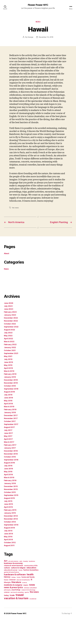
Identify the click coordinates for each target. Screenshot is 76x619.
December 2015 (11, 486)
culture (7, 568)
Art (5, 561)
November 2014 (11, 519)
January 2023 (10, 315)
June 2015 (8, 504)
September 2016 (11, 460)
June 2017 (8, 433)
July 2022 (8, 333)
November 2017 (11, 418)
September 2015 (11, 495)
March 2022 (9, 341)
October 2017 (10, 421)
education (31, 567)
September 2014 (11, 525)
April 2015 (8, 507)
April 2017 (8, 439)
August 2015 (9, 498)
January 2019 (10, 377)
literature (16, 582)
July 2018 (8, 395)
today (6, 595)
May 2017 (8, 436)
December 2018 (11, 380)
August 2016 (9, 463)
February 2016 (10, 480)
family (20, 570)
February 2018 (10, 409)
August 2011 (9, 545)
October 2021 (10, 350)
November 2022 (11, 321)
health (30, 574)
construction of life (31, 565)
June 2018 (8, 398)
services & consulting (17, 592)
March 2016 (9, 477)
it (31, 579)
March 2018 (9, 407)
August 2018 (9, 392)
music (25, 585)
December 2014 (11, 516)
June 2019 (8, 362)
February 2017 (10, 445)
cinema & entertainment (13, 565)
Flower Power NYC (38, 5)
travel (20, 595)
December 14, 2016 (46, 37)
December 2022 (11, 318)
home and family (28, 577)
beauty (25, 561)
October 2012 (10, 542)
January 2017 (10, 448)
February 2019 (10, 374)
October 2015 (10, 492)
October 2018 (10, 386)
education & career (11, 570)
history (7, 577)
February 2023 (10, 312)
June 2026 (8, 303)
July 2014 (8, 531)
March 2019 (9, 371)
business (32, 561)
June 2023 (8, 309)
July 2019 (8, 359)
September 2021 (11, 353)
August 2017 (9, 427)
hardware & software (15, 574)
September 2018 (11, 389)
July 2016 (8, 466)
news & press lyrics (13, 587)
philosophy (7, 590)
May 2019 (8, 365)
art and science (13, 561)
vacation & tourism (16, 598)
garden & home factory (11, 572)
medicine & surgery (13, 585)
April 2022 (8, 339)
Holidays (13, 577)
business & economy (13, 563)
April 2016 (8, 474)
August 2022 (9, 330)
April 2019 (8, 368)
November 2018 (11, 383)
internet (12, 580)
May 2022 (8, 336)
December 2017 (11, 415)
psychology (16, 590)
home (18, 577)
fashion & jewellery (30, 570)
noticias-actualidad (30, 587)
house (6, 580)
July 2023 (8, 306)
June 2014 (8, 534)
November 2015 (11, 489)
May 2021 (8, 356)
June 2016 (8, 469)
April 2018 (8, 404)
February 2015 (10, 510)
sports (27, 592)
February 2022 (10, 344)
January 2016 (10, 483)
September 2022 (11, 327)
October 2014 (10, 522)
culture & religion (18, 568)
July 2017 (8, 430)
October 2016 (10, 457)
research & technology (28, 590)
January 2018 (10, 412)
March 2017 (9, 442)
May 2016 (8, 472)
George (30, 37)
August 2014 (9, 528)
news (32, 584)
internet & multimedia (23, 580)
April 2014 (8, 540)
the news (15, 208)
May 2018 (8, 401)
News (38, 22)
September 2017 (11, 424)
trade (12, 595)
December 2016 (11, 451)
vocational (32, 598)
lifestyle (7, 582)
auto (20, 561)
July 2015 (8, 501)
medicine (24, 582)
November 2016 (11, 454)
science (7, 592)
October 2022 (10, 324)
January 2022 (10, 347)
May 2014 (8, 537)
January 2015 (10, 513)
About (6, 253)
